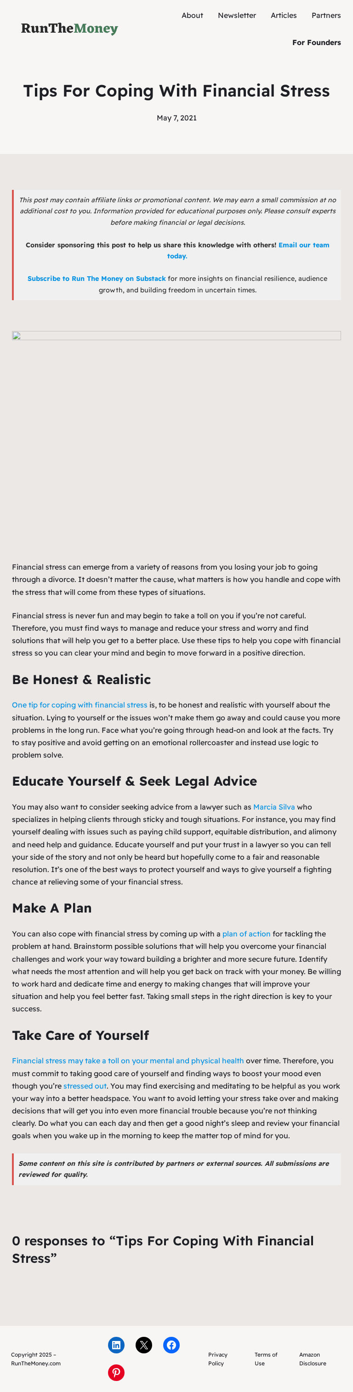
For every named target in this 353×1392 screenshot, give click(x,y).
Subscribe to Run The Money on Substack (97, 278)
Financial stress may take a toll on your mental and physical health (128, 1060)
